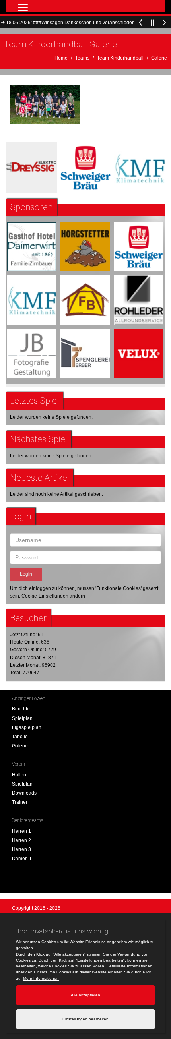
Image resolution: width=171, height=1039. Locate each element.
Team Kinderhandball (120, 58)
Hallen (19, 775)
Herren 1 (21, 831)
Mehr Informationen (41, 978)
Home (61, 58)
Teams (82, 58)
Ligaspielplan (26, 727)
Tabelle (20, 736)
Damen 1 (22, 858)
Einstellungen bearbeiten (85, 1019)
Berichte (21, 709)
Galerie (159, 58)
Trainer (19, 802)
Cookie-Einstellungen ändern (53, 596)
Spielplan (22, 718)
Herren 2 (21, 840)
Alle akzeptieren (85, 995)
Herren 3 (21, 849)
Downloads (24, 793)
